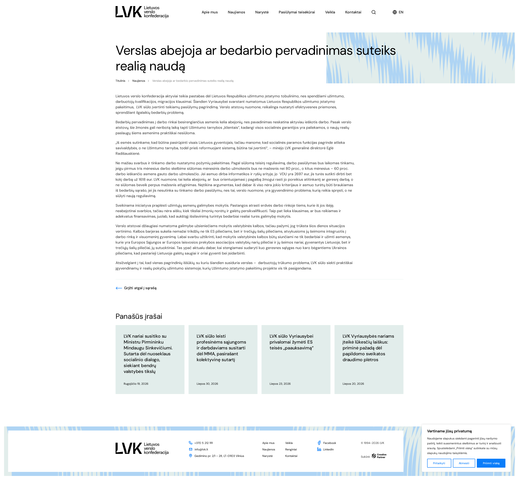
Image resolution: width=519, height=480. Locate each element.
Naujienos (236, 12)
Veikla (330, 12)
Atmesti (464, 463)
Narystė (262, 12)
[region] (466, 448)
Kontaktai (353, 12)
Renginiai (291, 449)
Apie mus (210, 12)
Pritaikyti (439, 463)
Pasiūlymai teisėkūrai (297, 12)
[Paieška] (374, 12)
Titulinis (120, 81)
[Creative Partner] (379, 456)
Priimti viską (491, 463)
